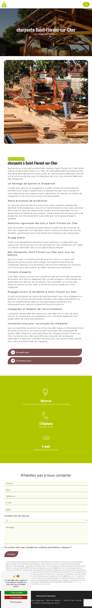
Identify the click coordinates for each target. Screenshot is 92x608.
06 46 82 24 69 (46, 427)
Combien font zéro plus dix (16, 516)
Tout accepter (17, 593)
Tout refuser (17, 597)
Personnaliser (16, 602)
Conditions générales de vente (45, 603)
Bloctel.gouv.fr (78, 582)
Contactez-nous (23, 361)
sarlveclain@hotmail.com (46, 450)
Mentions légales (53, 600)
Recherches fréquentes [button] (46, 596)
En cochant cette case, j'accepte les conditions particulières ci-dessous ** (38, 547)
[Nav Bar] (86, 4)
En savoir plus (22, 352)
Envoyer (11, 554)
